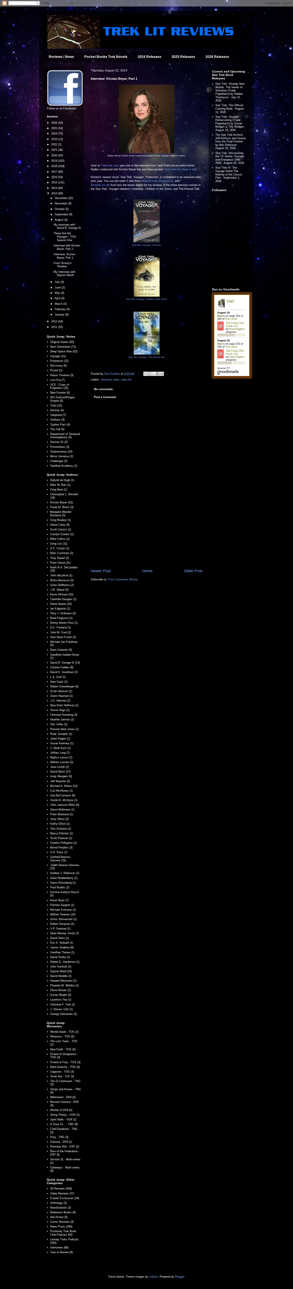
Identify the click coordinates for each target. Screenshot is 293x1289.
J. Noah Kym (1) (60, 748)
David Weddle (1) (60, 976)
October (60, 209)
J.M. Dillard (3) (59, 589)
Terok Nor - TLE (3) (62, 1076)
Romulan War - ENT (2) (64, 1146)
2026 (54, 122)
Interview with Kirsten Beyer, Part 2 (67, 247)
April (58, 298)
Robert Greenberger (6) (64, 686)
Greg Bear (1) (58, 489)
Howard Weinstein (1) (63, 980)
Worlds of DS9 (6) (61, 1110)
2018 (54, 166)
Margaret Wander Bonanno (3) (60, 513)
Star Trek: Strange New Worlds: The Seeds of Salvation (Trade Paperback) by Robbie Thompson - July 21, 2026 (230, 92)
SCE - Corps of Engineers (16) (59, 386)
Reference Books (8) (63, 1212)
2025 (54, 128)
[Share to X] (153, 374)
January (60, 314)
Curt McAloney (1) (61, 790)
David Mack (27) (60, 771)
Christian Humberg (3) (63, 714)
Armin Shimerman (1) (63, 919)
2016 (54, 177)
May (58, 292)
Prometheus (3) (59, 446)
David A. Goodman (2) (64, 672)
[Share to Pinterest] (162, 374)
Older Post (193, 571)
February (60, 309)
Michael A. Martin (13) (63, 786)
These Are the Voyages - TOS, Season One (65, 236)
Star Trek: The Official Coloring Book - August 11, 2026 (229, 108)
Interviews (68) (59, 1247)
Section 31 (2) (59, 442)
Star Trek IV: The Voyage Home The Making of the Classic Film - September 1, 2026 (228, 174)
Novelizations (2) (60, 1207)
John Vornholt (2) (60, 966)
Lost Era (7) (57, 380)
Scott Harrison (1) (61, 691)
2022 (54, 144)
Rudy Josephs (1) (61, 733)
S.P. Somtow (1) (60, 928)
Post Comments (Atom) (122, 579)
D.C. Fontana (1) (60, 627)
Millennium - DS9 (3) (63, 1097)
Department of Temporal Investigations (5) (65, 435)
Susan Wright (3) (60, 994)
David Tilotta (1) (60, 957)
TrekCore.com (109, 165)
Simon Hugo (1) (59, 710)
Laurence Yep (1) (60, 999)
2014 (54, 188)
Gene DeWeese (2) (62, 585)
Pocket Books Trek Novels (105, 57)
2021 (54, 149)
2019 (54, 160)
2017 (54, 171)
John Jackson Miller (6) (64, 804)
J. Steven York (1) (61, 1009)
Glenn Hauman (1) (61, 695)
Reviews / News (61, 57)
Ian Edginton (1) (60, 608)
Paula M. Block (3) (61, 507)
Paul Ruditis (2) (59, 887)
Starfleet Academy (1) (63, 465)
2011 (54, 327)
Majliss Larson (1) (61, 757)
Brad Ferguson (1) (61, 618)
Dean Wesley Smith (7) (64, 933)
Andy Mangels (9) (61, 776)
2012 (54, 321)
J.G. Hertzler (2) (60, 700)
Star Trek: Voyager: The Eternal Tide (146, 357)
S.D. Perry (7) (58, 852)
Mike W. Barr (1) (60, 484)
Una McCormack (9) (62, 795)
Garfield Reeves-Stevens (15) (60, 858)
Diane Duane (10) (61, 603)
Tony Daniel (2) (59, 558)
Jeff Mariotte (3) (60, 781)
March (59, 303)
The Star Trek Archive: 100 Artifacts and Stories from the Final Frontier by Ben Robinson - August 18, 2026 (230, 141)
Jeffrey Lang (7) (60, 752)
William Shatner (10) (62, 914)
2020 (54, 155)
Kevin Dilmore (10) (61, 594)
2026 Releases (217, 57)
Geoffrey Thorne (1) (62, 952)
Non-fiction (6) (59, 1217)
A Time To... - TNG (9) (64, 1124)
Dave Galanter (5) (61, 649)
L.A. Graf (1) (58, 677)
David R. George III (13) (65, 662)
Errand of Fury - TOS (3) (65, 1062)
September (62, 214)
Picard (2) (56, 370)
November (61, 203)
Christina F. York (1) (62, 1004)
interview (106, 379)
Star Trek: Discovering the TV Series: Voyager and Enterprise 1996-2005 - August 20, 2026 (229, 158)
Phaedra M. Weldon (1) (64, 985)
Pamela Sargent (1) (62, 905)
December (61, 198)
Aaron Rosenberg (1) (63, 882)
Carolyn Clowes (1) (62, 534)
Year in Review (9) (61, 1252)
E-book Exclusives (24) (64, 1198)
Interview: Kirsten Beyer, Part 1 (64, 256)
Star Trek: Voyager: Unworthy (146, 245)
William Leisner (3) (61, 762)
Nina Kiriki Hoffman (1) (64, 705)
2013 (54, 193)
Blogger (179, 1276)
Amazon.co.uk (100, 185)
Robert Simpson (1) (62, 923)
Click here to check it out (180, 169)
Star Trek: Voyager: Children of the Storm (146, 299)
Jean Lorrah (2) (59, 766)
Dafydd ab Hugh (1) (62, 480)
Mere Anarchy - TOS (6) (65, 1067)
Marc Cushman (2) (61, 553)
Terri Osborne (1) (60, 828)
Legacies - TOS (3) (62, 1071)
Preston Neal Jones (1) (64, 729)
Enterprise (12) (59, 360)
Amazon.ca (166, 181)
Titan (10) (56, 405)
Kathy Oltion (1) (60, 823)
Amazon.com (149, 181)
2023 (54, 139)
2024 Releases (149, 57)
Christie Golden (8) (61, 667)
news (116, 379)
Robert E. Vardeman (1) (64, 961)
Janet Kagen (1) (60, 738)
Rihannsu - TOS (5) (62, 1036)
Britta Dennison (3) (61, 580)
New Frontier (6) (60, 392)
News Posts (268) (61, 1226)
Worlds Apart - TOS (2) (64, 1031)
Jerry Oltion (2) (59, 819)
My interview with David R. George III (67, 226)
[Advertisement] (146, 533)
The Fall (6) (57, 429)
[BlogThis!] (149, 374)
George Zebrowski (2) (63, 1014)
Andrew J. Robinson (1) (64, 873)
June (58, 287)
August (59, 219)
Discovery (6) (58, 365)
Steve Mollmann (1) (62, 809)
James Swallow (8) (62, 947)
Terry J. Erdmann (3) (63, 613)
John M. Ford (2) (60, 632)
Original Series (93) (62, 342)
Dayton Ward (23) (61, 971)
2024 (54, 133)
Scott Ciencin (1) (60, 529)
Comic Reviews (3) (62, 1221)
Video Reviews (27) (62, 1193)
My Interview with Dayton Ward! (64, 273)
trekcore (126, 379)
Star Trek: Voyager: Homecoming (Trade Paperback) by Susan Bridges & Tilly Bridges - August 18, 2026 (230, 123)
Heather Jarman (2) (62, 719)
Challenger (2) (58, 461)
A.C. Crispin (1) (59, 548)
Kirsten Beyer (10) (61, 502)
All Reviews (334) (61, 1188)
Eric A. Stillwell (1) (61, 942)
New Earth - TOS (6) (63, 1049)
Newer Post (101, 571)
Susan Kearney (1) (61, 743)
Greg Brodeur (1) (60, 520)
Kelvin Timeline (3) (61, 375)
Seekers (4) (57, 419)
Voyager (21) (58, 356)
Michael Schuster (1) (63, 909)
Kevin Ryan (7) (59, 900)
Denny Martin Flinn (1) (64, 622)
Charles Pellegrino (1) (63, 842)
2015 (54, 182)
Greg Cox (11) (58, 543)
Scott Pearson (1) (61, 838)
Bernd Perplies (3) (61, 847)
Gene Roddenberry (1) (63, 878)
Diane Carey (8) (59, 524)
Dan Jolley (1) (58, 724)
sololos (153, 1276)
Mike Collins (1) (59, 538)
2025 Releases (183, 57)
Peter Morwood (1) (61, 814)
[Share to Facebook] (158, 374)
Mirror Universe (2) (61, 456)
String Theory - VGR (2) (65, 1114)
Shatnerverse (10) (61, 451)
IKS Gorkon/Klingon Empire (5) (62, 399)
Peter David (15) (60, 562)
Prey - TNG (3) (59, 1137)
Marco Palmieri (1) (61, 833)
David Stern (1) (59, 938)
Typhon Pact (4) (60, 424)
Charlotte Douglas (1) (63, 599)
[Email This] (145, 374)
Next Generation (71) (63, 346)
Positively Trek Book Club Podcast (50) (63, 1233)
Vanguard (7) (58, 415)
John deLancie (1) (61, 575)
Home (147, 571)
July (58, 282)
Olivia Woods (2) (60, 990)
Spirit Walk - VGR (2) (63, 1119)
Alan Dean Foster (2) (63, 637)
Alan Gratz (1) (59, 681)
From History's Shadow (63, 264)
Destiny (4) (57, 410)
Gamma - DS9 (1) (61, 1141)
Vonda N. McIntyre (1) (63, 800)
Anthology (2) (58, 1202)
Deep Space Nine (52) (63, 351)
